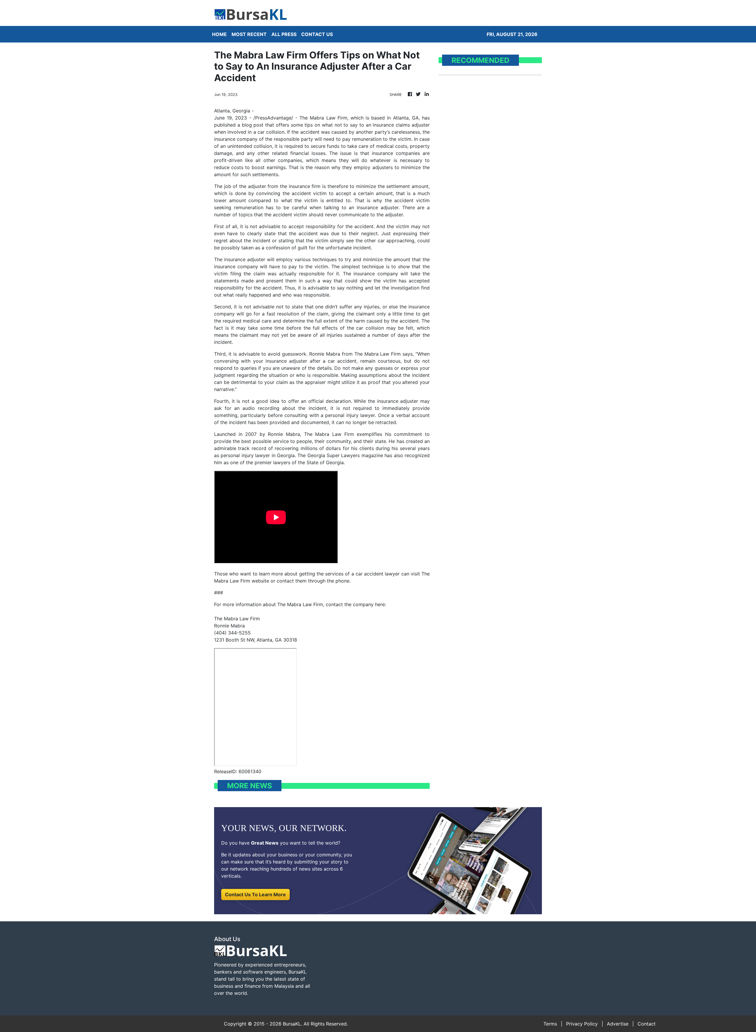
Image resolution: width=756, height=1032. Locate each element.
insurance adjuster (377, 207)
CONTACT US (317, 34)
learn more (271, 574)
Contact (647, 1024)
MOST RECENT (249, 34)
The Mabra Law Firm (323, 118)
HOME (219, 34)
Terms (550, 1024)
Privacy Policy (582, 1024)
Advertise (617, 1024)
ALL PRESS (283, 34)
